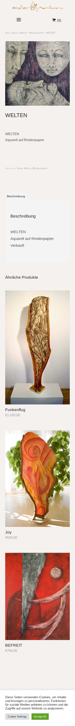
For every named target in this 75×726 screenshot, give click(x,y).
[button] (10, 46)
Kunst (15, 32)
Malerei (23, 32)
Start (7, 32)
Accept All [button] (40, 716)
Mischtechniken (36, 32)
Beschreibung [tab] (16, 196)
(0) (59, 20)
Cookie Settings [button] (17, 716)
